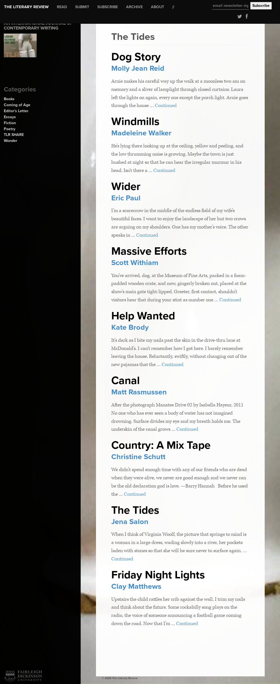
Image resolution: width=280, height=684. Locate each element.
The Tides (135, 510)
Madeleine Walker (141, 133)
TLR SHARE (14, 134)
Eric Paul (126, 198)
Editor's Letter (16, 111)
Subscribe (107, 7)
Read (62, 7)
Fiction (10, 123)
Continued (166, 105)
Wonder (10, 140)
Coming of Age (17, 105)
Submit (82, 7)
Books (9, 99)
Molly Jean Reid (137, 68)
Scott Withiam (134, 262)
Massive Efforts (149, 251)
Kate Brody (130, 327)
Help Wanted (143, 315)
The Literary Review (26, 6)
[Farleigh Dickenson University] (23, 676)
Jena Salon (129, 521)
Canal (125, 380)
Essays (10, 117)
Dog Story (136, 56)
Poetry (9, 129)
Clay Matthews (136, 586)
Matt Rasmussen (139, 392)
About (157, 7)
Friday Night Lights (158, 574)
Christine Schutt (138, 456)
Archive (134, 7)
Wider (125, 186)
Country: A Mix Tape (161, 445)
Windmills (135, 121)
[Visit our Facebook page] (245, 16)
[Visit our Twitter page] (239, 16)
